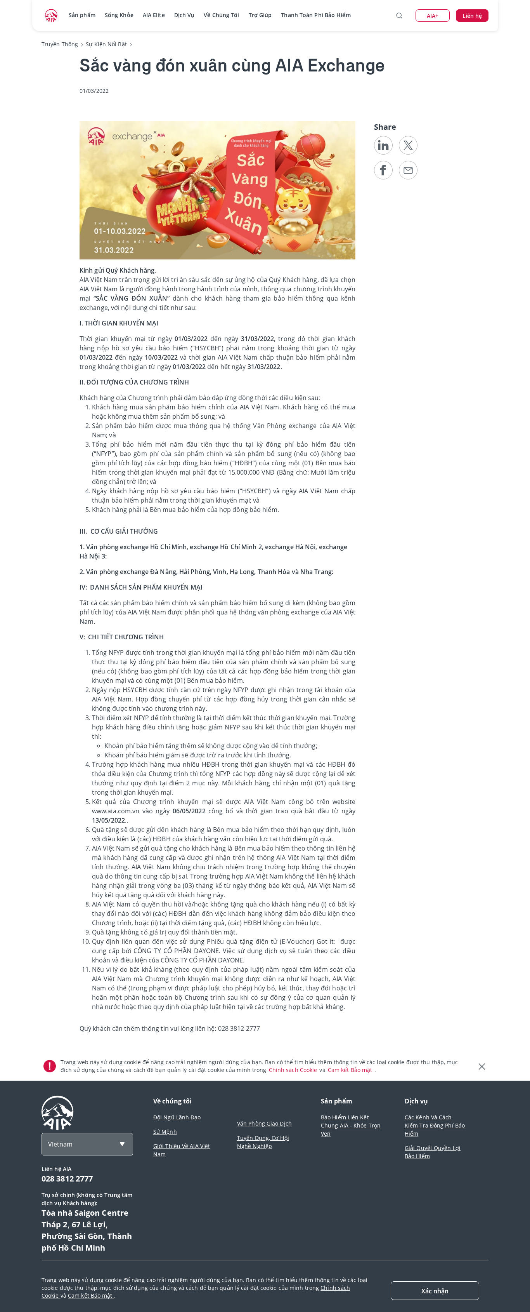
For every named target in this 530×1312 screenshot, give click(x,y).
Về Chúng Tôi (221, 15)
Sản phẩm (82, 15)
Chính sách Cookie (294, 1070)
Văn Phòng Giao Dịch (264, 1123)
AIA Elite (154, 15)
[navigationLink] (51, 15)
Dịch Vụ (184, 15)
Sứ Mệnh (165, 1131)
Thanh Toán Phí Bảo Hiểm (315, 15)
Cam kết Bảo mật (351, 1070)
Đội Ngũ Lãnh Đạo (177, 1117)
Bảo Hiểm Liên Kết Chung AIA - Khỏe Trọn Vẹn (351, 1125)
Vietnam (60, 1144)
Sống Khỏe (119, 15)
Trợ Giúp (260, 15)
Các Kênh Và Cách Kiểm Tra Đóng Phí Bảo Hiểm (435, 1125)
